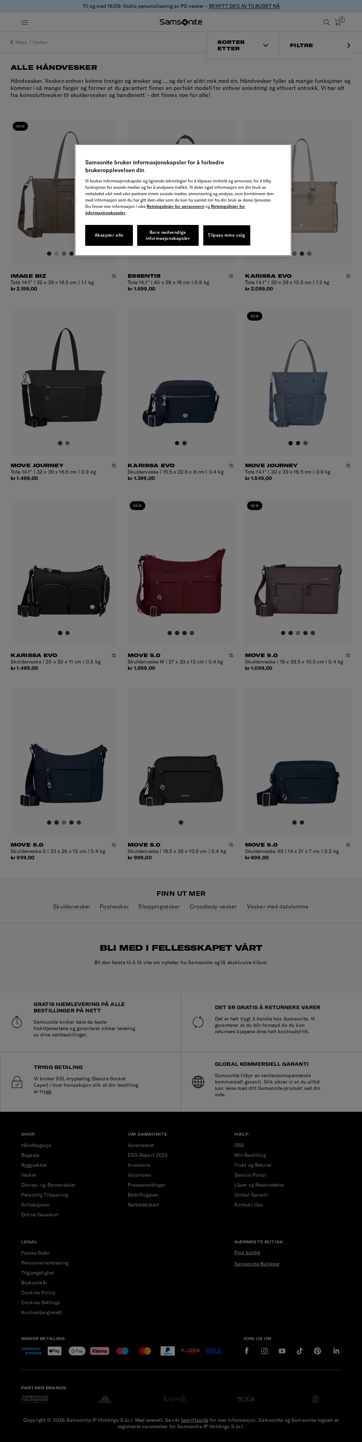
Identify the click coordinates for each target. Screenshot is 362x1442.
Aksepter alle (109, 235)
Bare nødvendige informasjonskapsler (168, 235)
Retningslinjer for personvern (175, 206)
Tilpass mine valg (226, 235)
